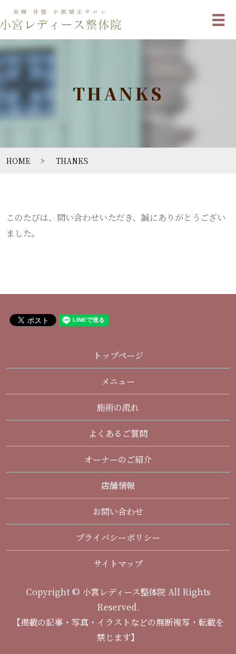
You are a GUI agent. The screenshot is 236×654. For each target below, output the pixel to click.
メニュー (118, 381)
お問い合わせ (118, 511)
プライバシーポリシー (118, 537)
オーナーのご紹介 (118, 459)
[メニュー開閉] (218, 20)
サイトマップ (118, 563)
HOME (18, 160)
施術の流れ (118, 407)
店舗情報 (118, 485)
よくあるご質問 (118, 433)
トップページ (118, 355)
